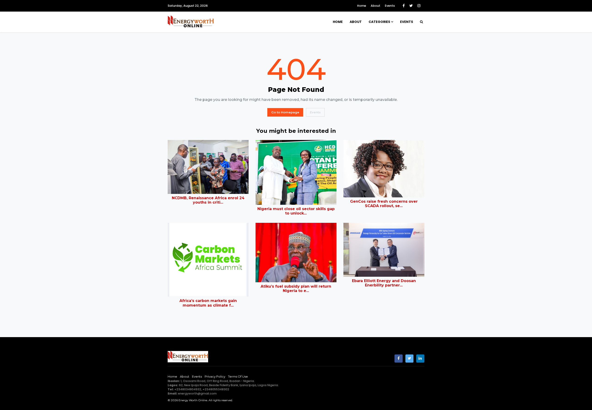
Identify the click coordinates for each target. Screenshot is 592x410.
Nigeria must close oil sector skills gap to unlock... (296, 211)
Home (361, 5)
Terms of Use (238, 376)
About (375, 5)
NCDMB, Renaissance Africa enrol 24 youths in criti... (208, 200)
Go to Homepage (285, 112)
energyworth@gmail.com (197, 393)
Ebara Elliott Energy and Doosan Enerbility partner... (384, 283)
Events (390, 5)
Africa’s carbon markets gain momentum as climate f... (208, 302)
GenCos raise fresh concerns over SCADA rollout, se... (384, 203)
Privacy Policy (215, 376)
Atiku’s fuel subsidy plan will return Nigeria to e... (296, 288)
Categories (379, 21)
